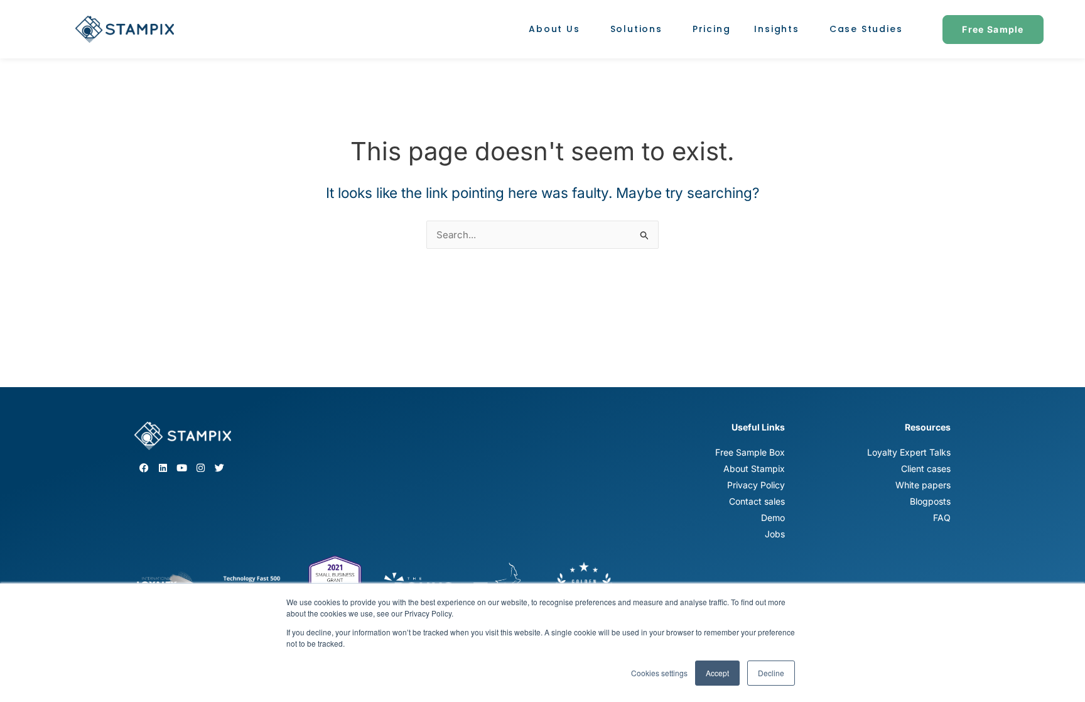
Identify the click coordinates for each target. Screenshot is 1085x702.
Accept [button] (717, 672)
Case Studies (866, 29)
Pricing (712, 29)
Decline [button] (771, 672)
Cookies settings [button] (659, 672)
